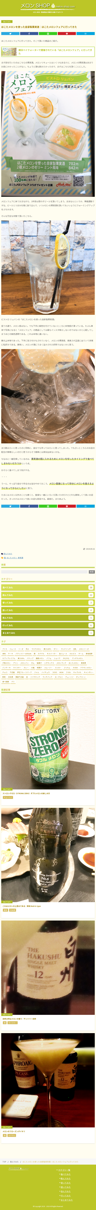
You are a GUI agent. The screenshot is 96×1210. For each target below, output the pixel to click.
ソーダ (20, 649)
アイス (4, 649)
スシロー (58, 667)
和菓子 (39, 667)
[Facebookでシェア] (29, 33)
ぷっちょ (67, 667)
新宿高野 (89, 653)
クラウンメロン (86, 667)
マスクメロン (36, 649)
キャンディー (89, 672)
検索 (92, 572)
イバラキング (35, 677)
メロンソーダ (84, 649)
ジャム (36, 672)
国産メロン (40, 658)
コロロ (54, 672)
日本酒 (10, 677)
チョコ (4, 672)
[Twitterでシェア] (10, 33)
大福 (32, 667)
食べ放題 (5, 681)
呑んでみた (8, 553)
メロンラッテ (61, 663)
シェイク (57, 658)
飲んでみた (66, 1178)
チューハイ (69, 677)
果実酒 (20, 557)
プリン (15, 663)
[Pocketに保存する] (67, 33)
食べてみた (66, 1174)
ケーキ (10, 653)
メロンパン (24, 663)
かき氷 (75, 667)
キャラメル (77, 672)
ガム (32, 663)
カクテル (41, 653)
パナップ (30, 658)
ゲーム (80, 653)
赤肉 (4, 653)
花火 (27, 649)
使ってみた (66, 1182)
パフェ (48, 658)
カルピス (73, 653)
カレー (26, 667)
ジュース (13, 649)
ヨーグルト (59, 677)
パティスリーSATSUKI (23, 653)
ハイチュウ (46, 672)
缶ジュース (63, 653)
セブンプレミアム (8, 658)
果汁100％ (47, 649)
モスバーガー (52, 653)
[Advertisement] (48, 529)
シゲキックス (49, 663)
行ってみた (66, 1195)
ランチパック (47, 677)
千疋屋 (12, 672)
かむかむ (66, 658)
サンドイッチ (66, 649)
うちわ (68, 672)
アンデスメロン (77, 658)
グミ (13, 681)
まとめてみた (67, 1199)
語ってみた (66, 1187)
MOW (61, 672)
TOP (4, 1161)
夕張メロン (6, 663)
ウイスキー (17, 667)
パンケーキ (6, 667)
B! (86, 33)
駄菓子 (39, 663)
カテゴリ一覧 (64, 1169)
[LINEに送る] (48, 33)
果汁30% (21, 658)
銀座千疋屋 (20, 677)
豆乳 (74, 649)
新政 (4, 677)
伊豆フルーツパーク (24, 672)
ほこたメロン (11, 557)
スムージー (48, 667)
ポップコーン (81, 677)
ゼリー (56, 649)
